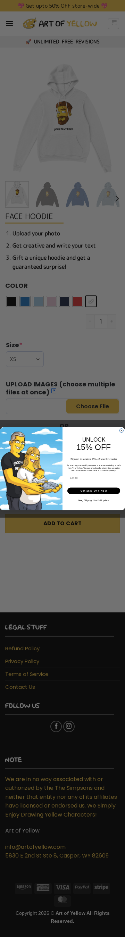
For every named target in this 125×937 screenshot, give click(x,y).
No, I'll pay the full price (93, 500)
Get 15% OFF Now (94, 490)
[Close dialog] (121, 430)
